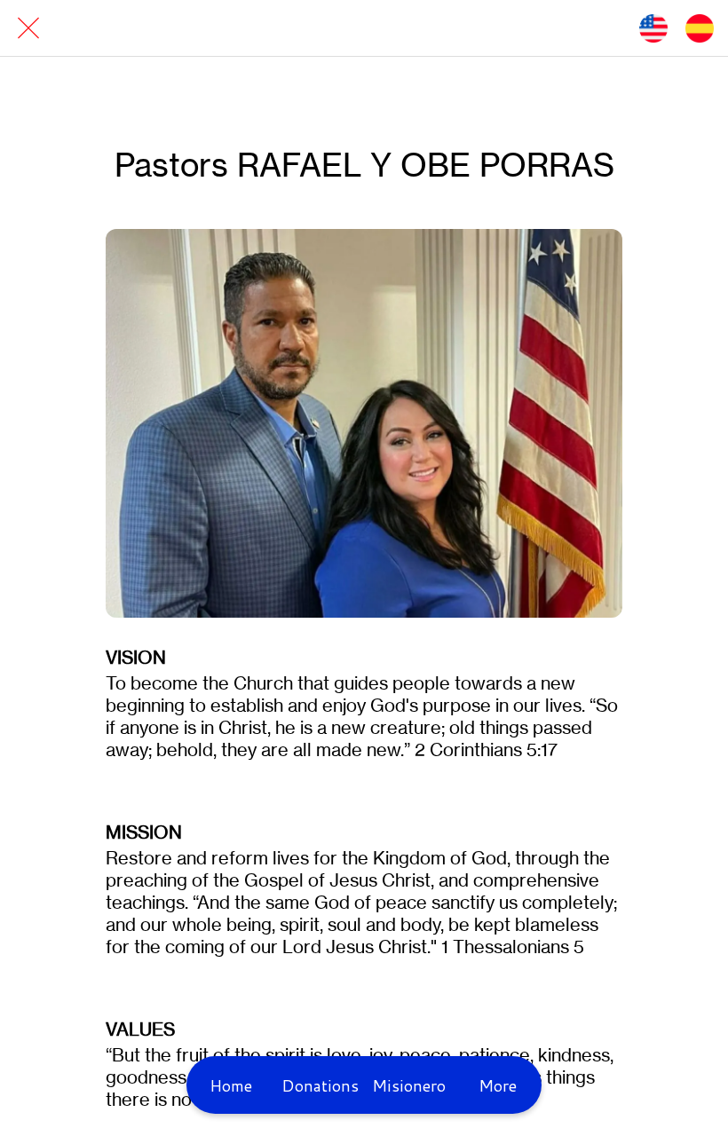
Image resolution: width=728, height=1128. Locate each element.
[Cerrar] (28, 28)
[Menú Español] (699, 28)
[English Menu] (653, 28)
